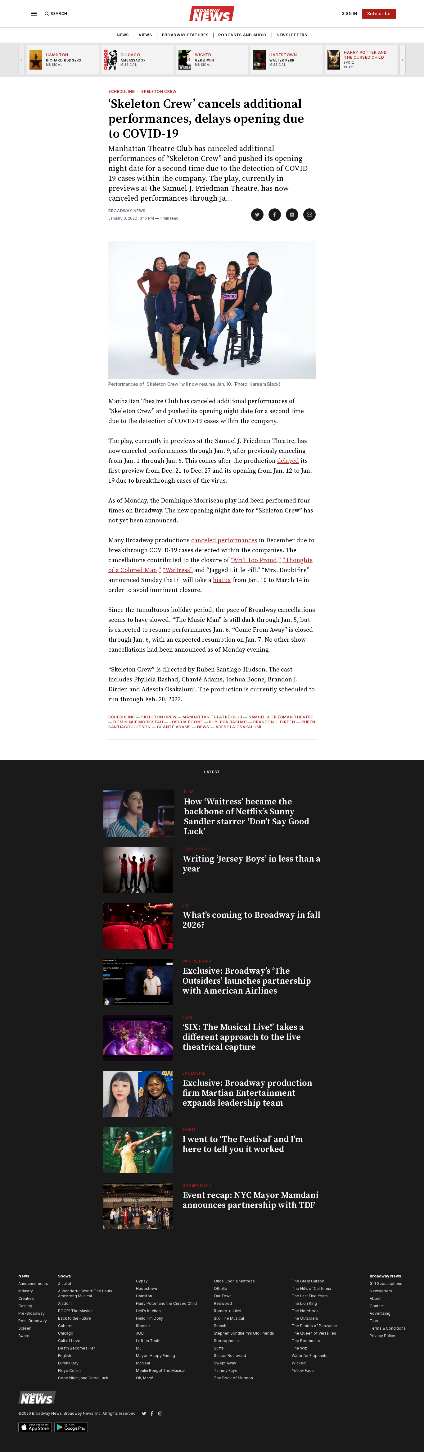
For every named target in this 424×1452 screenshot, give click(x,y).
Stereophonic (226, 1340)
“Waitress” (178, 570)
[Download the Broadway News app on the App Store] (35, 1427)
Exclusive (194, 1073)
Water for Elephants (309, 1355)
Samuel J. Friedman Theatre (281, 717)
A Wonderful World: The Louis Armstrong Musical (85, 1293)
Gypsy (142, 1281)
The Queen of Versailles (314, 1333)
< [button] (21, 59)
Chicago (65, 1333)
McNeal (143, 1363)
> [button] (402, 59)
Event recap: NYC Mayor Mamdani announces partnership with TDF (250, 1200)
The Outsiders (305, 1318)
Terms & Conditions (388, 1328)
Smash (220, 1325)
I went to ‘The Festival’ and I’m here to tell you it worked (243, 1144)
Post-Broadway (32, 1320)
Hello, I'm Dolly (149, 1318)
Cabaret (65, 1325)
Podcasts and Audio (242, 35)
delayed (288, 461)
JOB (140, 1333)
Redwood (223, 1303)
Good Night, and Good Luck (83, 1378)
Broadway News (127, 210)
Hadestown (146, 1288)
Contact (377, 1306)
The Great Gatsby (308, 1281)
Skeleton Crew (158, 91)
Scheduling (121, 91)
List (187, 905)
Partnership (197, 961)
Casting (25, 1306)
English (64, 1355)
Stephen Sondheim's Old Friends (244, 1333)
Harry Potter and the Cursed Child (166, 1303)
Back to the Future (74, 1318)
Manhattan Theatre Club (212, 717)
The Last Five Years (310, 1296)
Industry (25, 1291)
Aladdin (65, 1303)
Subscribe (379, 13)
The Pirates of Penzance (314, 1325)
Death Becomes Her (76, 1348)
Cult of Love (69, 1340)
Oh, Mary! (144, 1378)
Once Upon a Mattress (234, 1281)
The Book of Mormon (233, 1378)
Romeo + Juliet (227, 1311)
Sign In (349, 13)
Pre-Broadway (31, 1313)
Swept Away (225, 1363)
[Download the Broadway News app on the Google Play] (71, 1427)
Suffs (219, 1348)
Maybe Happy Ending (155, 1355)
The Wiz (299, 1348)
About (375, 1298)
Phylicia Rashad (228, 722)
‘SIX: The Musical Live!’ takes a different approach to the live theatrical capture (243, 1037)
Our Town (223, 1296)
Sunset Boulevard (230, 1355)
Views (145, 35)
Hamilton (144, 1296)
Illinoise (143, 1325)
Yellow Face (303, 1370)
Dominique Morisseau (138, 722)
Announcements (33, 1283)
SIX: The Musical (229, 1318)
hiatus (222, 580)
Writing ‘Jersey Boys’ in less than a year (252, 863)
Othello (220, 1288)
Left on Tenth (148, 1340)
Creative (26, 1298)
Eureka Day (68, 1363)
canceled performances (224, 540)
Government (197, 1185)
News (123, 35)
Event (189, 1129)
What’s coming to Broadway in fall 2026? (251, 920)
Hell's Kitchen (148, 1311)
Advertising (380, 1313)
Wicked (299, 1363)
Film (189, 792)
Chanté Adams (174, 727)
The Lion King (304, 1303)
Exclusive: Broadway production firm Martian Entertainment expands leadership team (247, 1093)
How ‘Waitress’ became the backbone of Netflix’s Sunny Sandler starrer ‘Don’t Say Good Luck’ (246, 816)
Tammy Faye (225, 1370)
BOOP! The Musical (75, 1311)
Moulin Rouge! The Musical (160, 1370)
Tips (374, 1320)
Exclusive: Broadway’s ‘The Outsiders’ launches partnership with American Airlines (247, 981)
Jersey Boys (197, 849)
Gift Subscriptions (386, 1283)
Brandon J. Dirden (274, 722)
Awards (25, 1335)
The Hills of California (311, 1288)
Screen (24, 1328)
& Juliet (64, 1283)
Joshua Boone (186, 722)
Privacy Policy (382, 1335)
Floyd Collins (70, 1370)
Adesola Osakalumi (238, 727)
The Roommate (306, 1340)
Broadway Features (185, 35)
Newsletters (292, 35)
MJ (139, 1348)
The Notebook (305, 1311)
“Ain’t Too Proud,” (256, 560)
